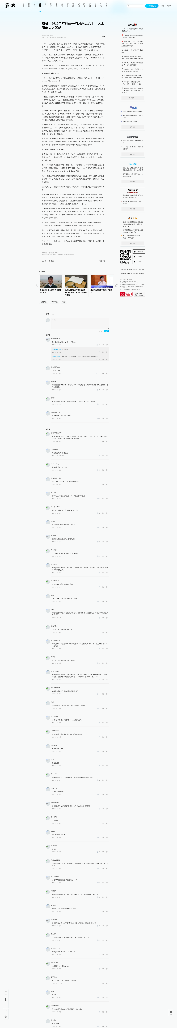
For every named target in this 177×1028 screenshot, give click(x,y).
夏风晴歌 (53, 905)
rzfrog (52, 759)
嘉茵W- (53, 398)
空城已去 (53, 535)
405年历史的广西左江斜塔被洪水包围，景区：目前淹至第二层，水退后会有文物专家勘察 (132, 44)
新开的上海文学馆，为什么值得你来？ (133, 142)
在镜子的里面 (55, 671)
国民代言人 (54, 626)
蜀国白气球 (54, 788)
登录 (162, 6)
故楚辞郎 (53, 1020)
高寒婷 (53, 521)
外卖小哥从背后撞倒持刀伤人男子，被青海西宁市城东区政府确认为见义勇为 (132, 90)
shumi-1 (53, 609)
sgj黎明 (53, 831)
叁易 (52, 991)
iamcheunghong (55, 464)
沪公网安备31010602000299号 (129, 282)
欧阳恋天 (53, 381)
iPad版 (139, 262)
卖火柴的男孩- (55, 581)
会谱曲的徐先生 (55, 948)
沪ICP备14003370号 (126, 279)
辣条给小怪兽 (55, 550)
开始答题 (132, 209)
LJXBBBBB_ (54, 845)
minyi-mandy (54, 449)
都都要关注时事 (55, 338)
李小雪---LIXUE (55, 507)
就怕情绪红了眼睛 (56, 478)
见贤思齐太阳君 (55, 687)
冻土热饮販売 (55, 876)
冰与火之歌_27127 (56, 412)
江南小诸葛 (54, 919)
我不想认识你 (55, 977)
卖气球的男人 (55, 564)
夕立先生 (53, 492)
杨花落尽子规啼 (55, 367)
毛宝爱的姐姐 (55, 731)
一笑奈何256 (54, 716)
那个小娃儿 (54, 774)
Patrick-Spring (54, 962)
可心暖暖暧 (54, 745)
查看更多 (132, 127)
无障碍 (169, 6)
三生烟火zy (54, 934)
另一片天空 (54, 817)
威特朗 (53, 657)
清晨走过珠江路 (55, 860)
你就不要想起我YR (56, 433)
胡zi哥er (53, 702)
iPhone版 (139, 256)
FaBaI (52, 595)
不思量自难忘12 (55, 640)
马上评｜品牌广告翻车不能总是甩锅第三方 (133, 148)
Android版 (140, 251)
